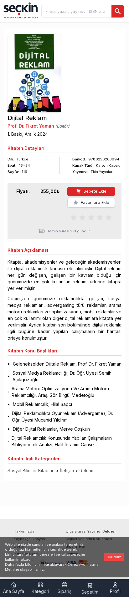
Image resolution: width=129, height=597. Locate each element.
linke (45, 564)
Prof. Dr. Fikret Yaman (31, 126)
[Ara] (117, 11)
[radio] (73, 217)
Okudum (113, 557)
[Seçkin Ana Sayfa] (20, 10)
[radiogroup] (91, 217)
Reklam (87, 470)
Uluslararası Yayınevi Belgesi (91, 531)
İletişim (67, 470)
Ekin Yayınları (102, 171)
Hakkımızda (23, 531)
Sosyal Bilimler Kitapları (31, 470)
